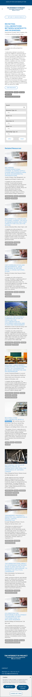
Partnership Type (10, 131)
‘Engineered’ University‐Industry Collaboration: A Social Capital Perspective (16, 518)
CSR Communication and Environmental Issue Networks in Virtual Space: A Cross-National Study (15, 268)
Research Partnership (10, 543)
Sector (8, 115)
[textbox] (16, 112)
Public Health (8, 94)
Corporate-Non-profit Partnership (12, 96)
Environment (8, 344)
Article (7, 442)
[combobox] (16, 112)
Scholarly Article (9, 92)
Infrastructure (8, 492)
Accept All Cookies (22, 687)
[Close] (30, 677)
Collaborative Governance (11, 592)
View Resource (11, 87)
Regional (14, 395)
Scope (8, 126)
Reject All (9, 686)
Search (8, 105)
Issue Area (9, 121)
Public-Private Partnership (11, 244)
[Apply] (24, 107)
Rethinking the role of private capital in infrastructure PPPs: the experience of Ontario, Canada (15, 468)
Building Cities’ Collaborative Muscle (14, 418)
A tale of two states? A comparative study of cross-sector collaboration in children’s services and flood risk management (15, 321)
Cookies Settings (16, 693)
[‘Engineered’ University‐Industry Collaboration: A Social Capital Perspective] (16, 513)
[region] (16, 686)
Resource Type (10, 110)
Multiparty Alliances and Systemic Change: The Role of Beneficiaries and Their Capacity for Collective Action (16, 222)
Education (22, 393)
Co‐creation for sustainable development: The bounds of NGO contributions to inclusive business (16, 616)
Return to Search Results (16, 17)
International (14, 198)
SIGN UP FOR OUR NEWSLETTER (16, 1)
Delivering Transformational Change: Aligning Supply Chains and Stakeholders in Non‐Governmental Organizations (15, 171)
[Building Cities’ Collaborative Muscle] (16, 416)
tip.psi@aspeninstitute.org (11, 673)
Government (22, 196)
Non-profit (22, 92)
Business (16, 92)
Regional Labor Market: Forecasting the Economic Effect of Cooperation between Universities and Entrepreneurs (16, 368)
